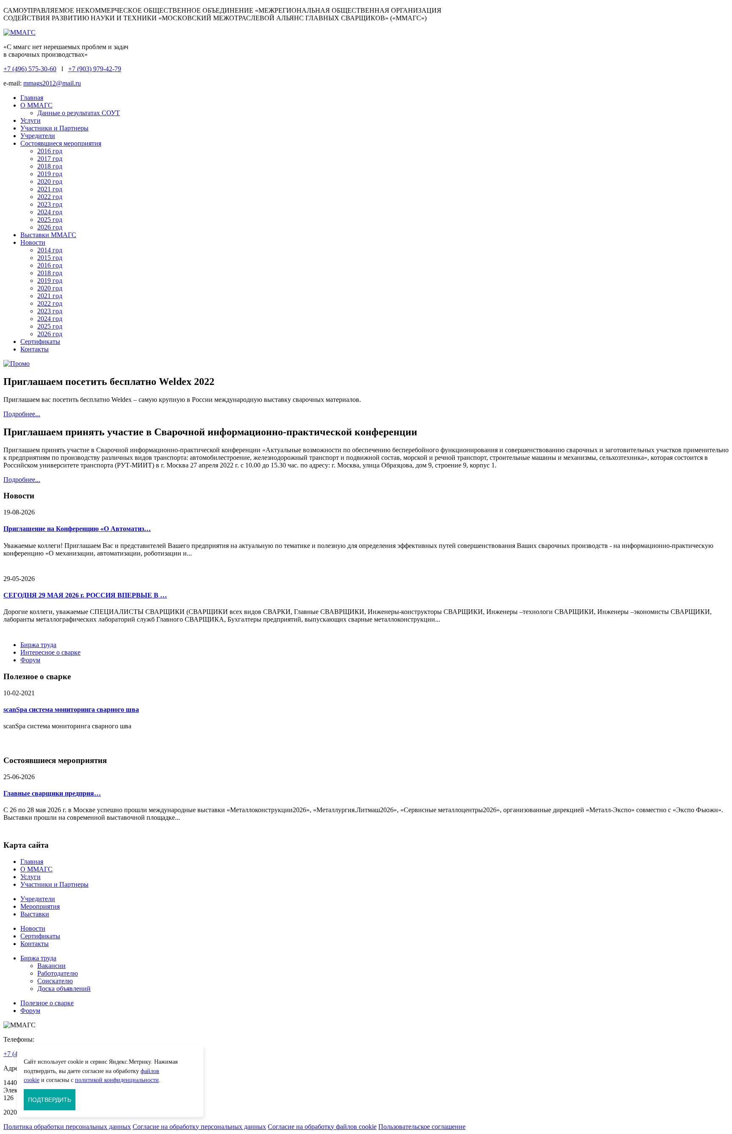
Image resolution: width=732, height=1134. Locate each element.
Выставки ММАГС (48, 234)
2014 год (49, 250)
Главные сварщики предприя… (52, 793)
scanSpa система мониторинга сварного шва (71, 709)
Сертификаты (40, 341)
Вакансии (51, 965)
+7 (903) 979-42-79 (94, 68)
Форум (30, 660)
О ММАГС (36, 105)
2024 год (49, 212)
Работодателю (57, 973)
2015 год (49, 257)
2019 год (49, 173)
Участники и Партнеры (54, 128)
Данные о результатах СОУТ (78, 112)
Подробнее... (21, 414)
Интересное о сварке (50, 652)
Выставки (34, 914)
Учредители (37, 135)
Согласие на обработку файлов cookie (322, 1126)
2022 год (49, 196)
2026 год (49, 227)
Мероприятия (40, 906)
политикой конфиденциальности (117, 1079)
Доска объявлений (64, 988)
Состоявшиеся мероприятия (60, 143)
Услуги (30, 120)
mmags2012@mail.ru (52, 83)
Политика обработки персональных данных (67, 1126)
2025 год (49, 219)
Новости (32, 242)
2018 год (49, 166)
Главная (31, 97)
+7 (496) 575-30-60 (29, 68)
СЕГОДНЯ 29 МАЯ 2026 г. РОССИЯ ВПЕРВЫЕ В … (85, 595)
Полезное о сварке (47, 1003)
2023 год (49, 204)
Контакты (34, 349)
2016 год (49, 151)
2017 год (49, 158)
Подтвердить (49, 1099)
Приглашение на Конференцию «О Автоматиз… (77, 528)
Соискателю (55, 981)
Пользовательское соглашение (422, 1126)
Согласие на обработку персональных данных (199, 1126)
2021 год (49, 189)
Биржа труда (38, 644)
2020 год (49, 181)
